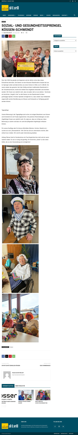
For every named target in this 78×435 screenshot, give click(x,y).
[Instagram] (73, 1)
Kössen (6, 19)
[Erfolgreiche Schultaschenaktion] (42, 395)
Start (3, 19)
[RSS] (75, 1)
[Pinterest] (10, 36)
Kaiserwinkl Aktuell (8, 32)
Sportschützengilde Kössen (11, 365)
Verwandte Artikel (8, 386)
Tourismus (21, 15)
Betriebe (28, 15)
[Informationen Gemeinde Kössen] (9, 395)
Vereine (35, 15)
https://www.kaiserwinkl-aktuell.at (18, 374)
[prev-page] (3, 406)
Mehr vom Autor (20, 386)
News (4, 15)
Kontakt (64, 15)
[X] (6, 36)
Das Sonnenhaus (45, 365)
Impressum (56, 433)
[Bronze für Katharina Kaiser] (26, 395)
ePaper (48, 15)
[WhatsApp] (13, 36)
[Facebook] (70, 1)
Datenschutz (64, 433)
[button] (74, 15)
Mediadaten (56, 15)
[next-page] (5, 406)
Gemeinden (11, 15)
